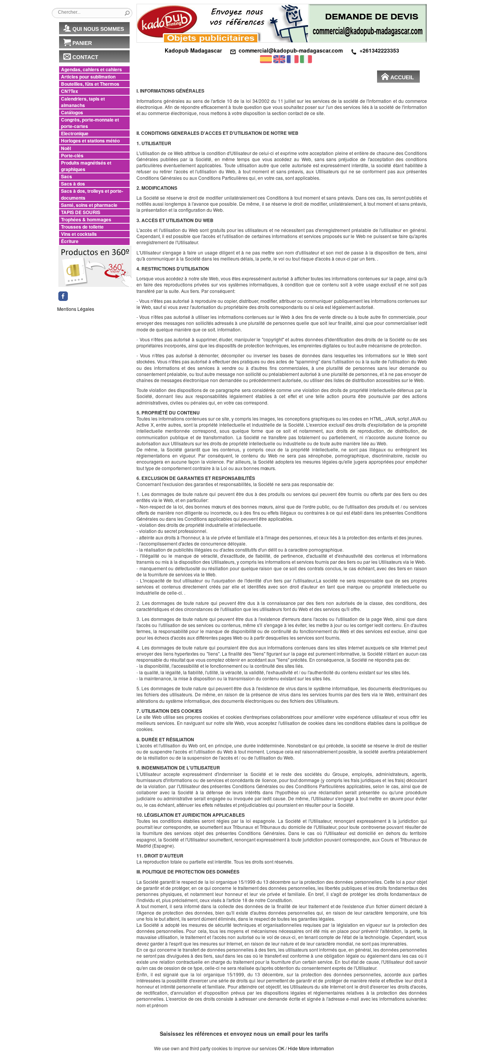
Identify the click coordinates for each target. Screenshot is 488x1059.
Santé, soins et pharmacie (89, 205)
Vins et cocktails (79, 234)
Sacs (66, 176)
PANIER (82, 43)
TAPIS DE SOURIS (80, 212)
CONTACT (85, 57)
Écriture (70, 241)
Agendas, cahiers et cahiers (91, 69)
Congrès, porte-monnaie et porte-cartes (90, 123)
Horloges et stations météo (90, 141)
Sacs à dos (73, 184)
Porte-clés (72, 155)
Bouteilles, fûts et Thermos (90, 84)
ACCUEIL (402, 77)
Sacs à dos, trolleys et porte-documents (92, 194)
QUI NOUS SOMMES (98, 29)
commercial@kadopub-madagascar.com (291, 50)
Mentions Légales (75, 309)
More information (316, 1048)
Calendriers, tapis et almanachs (83, 102)
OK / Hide (288, 1048)
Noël (66, 148)
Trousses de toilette (82, 227)
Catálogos (72, 112)
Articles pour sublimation (88, 77)
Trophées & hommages (86, 219)
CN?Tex (69, 91)
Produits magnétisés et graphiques (86, 166)
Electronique (74, 133)
